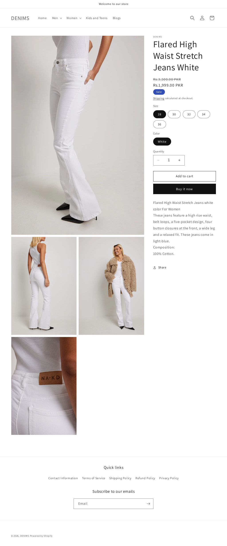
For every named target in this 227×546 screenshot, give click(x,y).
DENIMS (24, 535)
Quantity (158, 151)
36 (159, 124)
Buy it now (184, 189)
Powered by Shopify (41, 535)
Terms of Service (93, 478)
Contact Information (63, 478)
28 (159, 114)
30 (174, 114)
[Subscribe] (148, 504)
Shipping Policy (120, 478)
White (162, 142)
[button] (56, 18)
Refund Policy (145, 478)
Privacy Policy (168, 478)
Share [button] (162, 267)
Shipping (158, 98)
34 (203, 114)
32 (189, 114)
